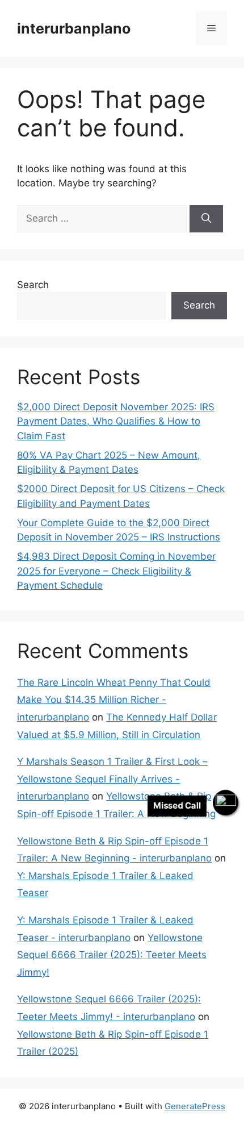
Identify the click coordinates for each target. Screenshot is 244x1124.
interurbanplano (74, 28)
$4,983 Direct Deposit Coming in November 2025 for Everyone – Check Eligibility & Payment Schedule (116, 571)
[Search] (206, 218)
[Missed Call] (225, 802)
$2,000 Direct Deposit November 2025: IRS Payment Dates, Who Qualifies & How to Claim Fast (115, 421)
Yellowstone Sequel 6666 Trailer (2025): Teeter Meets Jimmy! (112, 955)
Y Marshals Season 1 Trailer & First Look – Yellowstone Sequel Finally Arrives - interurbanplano (112, 779)
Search (33, 284)
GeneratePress (195, 1106)
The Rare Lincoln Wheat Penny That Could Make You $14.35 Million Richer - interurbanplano (114, 700)
